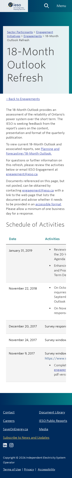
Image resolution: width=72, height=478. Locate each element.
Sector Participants (20, 32)
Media (43, 429)
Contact (9, 412)
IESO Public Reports (53, 421)
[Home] (14, 6)
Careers (9, 421)
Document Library (52, 412)
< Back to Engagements (23, 99)
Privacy (29, 469)
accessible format (48, 204)
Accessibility (46, 469)
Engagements (33, 36)
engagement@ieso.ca (22, 174)
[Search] (47, 4)
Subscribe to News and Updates (26, 438)
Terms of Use (12, 469)
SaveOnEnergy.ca (15, 429)
